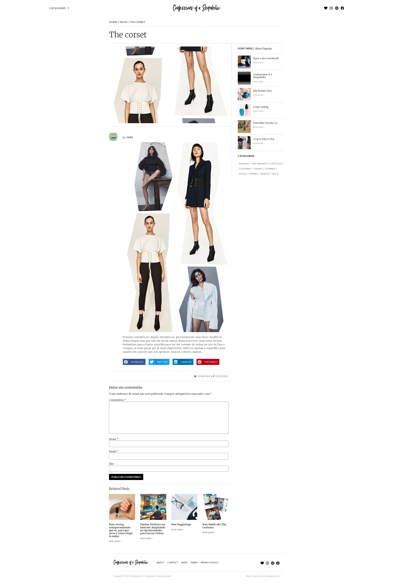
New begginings (181, 524)
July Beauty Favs (262, 90)
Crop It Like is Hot (263, 139)
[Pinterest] (337, 8)
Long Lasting (260, 106)
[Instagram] (331, 8)
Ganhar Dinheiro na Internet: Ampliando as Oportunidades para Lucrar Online (152, 529)
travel (258, 168)
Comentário (117, 400)
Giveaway (245, 168)
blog (123, 21)
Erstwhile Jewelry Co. (265, 122)
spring (253, 173)
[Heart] (325, 8)
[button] (59, 8)
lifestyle (276, 163)
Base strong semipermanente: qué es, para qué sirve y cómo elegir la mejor (121, 530)
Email (113, 451)
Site (111, 464)
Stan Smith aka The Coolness (214, 526)
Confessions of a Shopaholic (262, 76)
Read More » (115, 541)
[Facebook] (342, 8)
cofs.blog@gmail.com (270, 576)
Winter (265, 173)
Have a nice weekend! (266, 58)
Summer (270, 168)
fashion (244, 163)
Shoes (243, 173)
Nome (113, 439)
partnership (260, 163)
